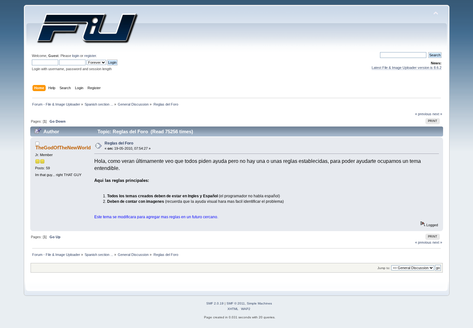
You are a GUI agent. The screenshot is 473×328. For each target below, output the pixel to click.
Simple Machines (259, 303)
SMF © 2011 (236, 303)
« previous (423, 114)
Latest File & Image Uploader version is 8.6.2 (406, 68)
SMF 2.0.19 (215, 303)
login (75, 56)
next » (437, 114)
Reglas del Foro (119, 143)
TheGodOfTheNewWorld (63, 147)
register (90, 56)
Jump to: (383, 268)
